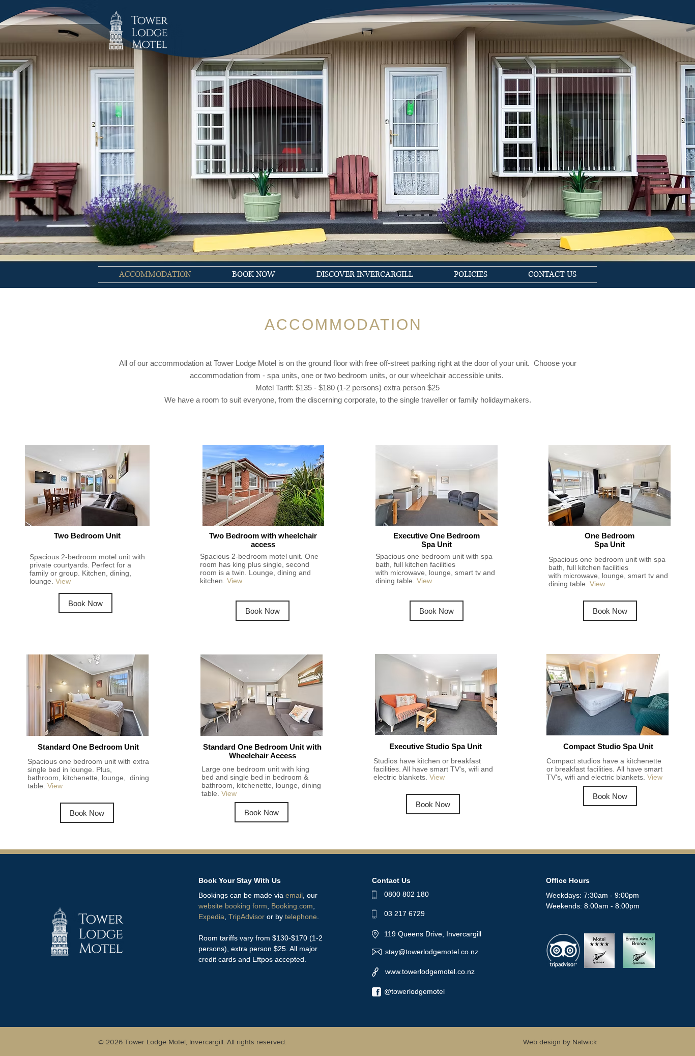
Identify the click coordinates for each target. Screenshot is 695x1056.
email (294, 895)
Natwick (584, 1042)
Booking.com (292, 906)
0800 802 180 (406, 894)
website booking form (232, 906)
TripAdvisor (246, 916)
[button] (470, 274)
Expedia (211, 916)
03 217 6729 (404, 913)
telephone (301, 916)
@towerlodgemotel (414, 991)
